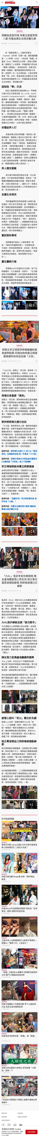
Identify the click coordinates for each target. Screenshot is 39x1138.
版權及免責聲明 (22, 1117)
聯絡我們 (4, 1117)
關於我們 (4, 1113)
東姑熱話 (4, 842)
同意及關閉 (31, 1132)
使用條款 (20, 1113)
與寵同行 (4, 1097)
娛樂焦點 (19, 31)
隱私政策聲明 (6, 1120)
